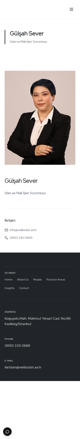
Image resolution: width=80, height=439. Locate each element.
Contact (24, 288)
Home (8, 279)
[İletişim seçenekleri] (7, 431)
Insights (9, 288)
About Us (23, 279)
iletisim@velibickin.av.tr (23, 367)
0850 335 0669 (17, 345)
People (37, 279)
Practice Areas (55, 279)
